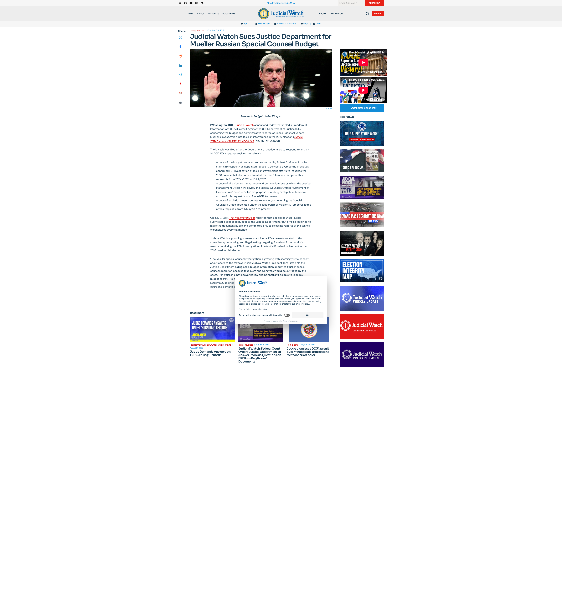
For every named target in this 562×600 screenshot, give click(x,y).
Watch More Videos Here (364, 108)
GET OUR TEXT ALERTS (286, 24)
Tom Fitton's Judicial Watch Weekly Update (211, 345)
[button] (180, 13)
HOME (318, 24)
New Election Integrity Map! (281, 3)
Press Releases (198, 31)
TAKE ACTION (264, 24)
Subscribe (374, 3)
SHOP (305, 24)
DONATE (247, 24)
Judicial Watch (245, 125)
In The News (293, 345)
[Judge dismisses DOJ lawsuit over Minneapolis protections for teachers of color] (309, 329)
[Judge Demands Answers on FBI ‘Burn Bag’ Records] (212, 329)
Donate (377, 13)
